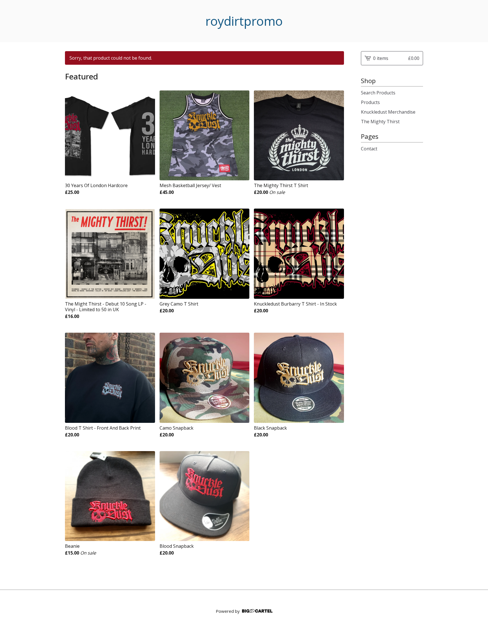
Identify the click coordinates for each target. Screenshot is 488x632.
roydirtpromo (244, 21)
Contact (369, 149)
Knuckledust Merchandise (388, 112)
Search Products (378, 93)
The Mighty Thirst (380, 121)
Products (370, 102)
